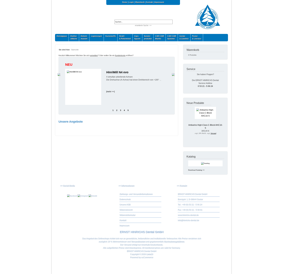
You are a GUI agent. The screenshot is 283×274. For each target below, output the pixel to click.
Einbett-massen (83, 37)
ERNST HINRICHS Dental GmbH (141, 251)
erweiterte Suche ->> (143, 25)
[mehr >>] (110, 91)
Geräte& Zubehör (183, 37)
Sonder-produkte (147, 37)
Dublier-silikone (73, 37)
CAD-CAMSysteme (171, 37)
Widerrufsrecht (125, 210)
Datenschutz (125, 199)
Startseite (75, 50)
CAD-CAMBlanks (159, 37)
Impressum (159, 2)
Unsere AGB (124, 204)
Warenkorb (140, 2)
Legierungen (95, 37)
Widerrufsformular (127, 215)
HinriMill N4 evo (117, 72)
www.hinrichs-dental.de (188, 215)
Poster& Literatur (196, 37)
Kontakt (149, 2)
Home (124, 2)
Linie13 (149, 254)
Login (131, 2)
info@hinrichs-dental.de (188, 220)
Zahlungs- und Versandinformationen (135, 194)
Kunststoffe (110, 37)
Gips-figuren (137, 37)
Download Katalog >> (196, 170)
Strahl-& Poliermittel (125, 37)
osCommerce (147, 257)
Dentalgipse (61, 37)
